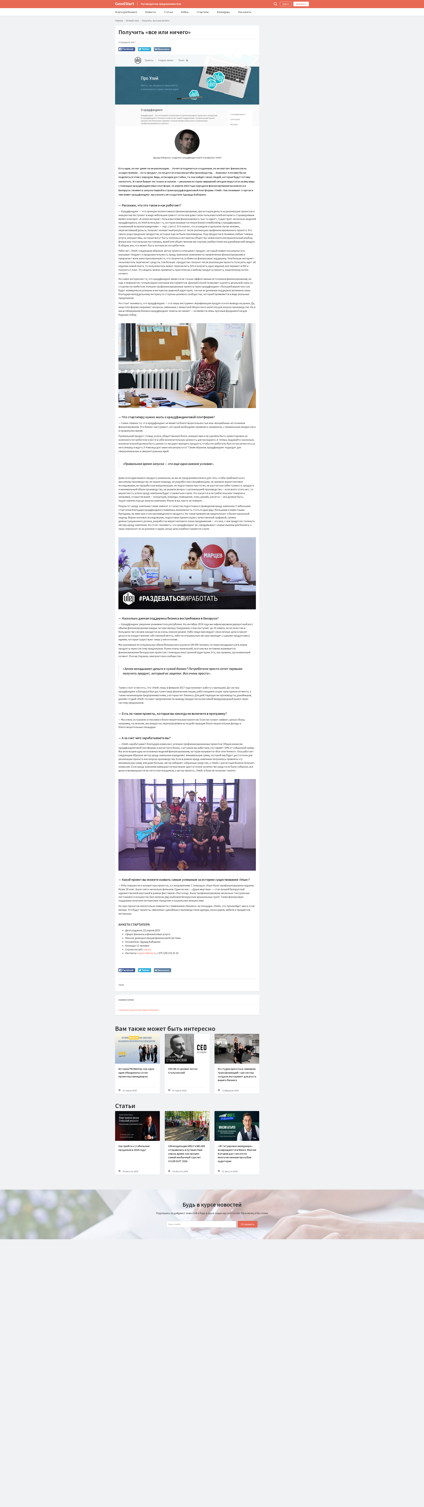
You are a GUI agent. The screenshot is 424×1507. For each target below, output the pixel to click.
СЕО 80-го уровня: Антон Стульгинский (182, 1070)
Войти (286, 3)
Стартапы (203, 12)
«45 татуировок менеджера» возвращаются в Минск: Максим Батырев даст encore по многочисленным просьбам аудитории (237, 1153)
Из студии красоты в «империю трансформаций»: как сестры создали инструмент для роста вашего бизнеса (237, 1074)
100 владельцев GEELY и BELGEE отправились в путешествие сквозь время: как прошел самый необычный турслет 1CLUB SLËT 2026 (186, 1153)
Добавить (301, 3)
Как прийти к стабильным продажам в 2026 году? (134, 1147)
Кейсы (184, 12)
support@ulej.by (146, 953)
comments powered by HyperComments (138, 1009)
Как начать (244, 12)
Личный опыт (132, 20)
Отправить (247, 1224)
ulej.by (147, 949)
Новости (150, 12)
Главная (119, 20)
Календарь (223, 12)
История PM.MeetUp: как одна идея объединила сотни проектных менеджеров (136, 1072)
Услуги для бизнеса (126, 12)
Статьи (168, 12)
